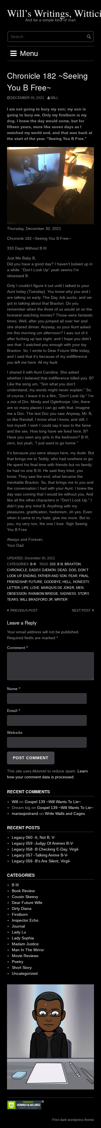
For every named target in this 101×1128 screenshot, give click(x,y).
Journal (18, 926)
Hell (67, 582)
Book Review (23, 891)
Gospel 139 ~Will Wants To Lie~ (53, 801)
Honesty (81, 582)
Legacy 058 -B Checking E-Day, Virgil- (45, 849)
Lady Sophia (23, 938)
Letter (13, 588)
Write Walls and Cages (65, 813)
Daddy (34, 570)
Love (34, 588)
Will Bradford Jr (36, 600)
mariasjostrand (25, 813)
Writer (61, 600)
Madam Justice (25, 944)
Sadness (68, 594)
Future (35, 582)
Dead (62, 570)
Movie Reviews (25, 955)
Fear (72, 576)
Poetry (17, 961)
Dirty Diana (21, 908)
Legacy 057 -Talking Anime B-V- (40, 855)
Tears (12, 600)
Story (83, 594)
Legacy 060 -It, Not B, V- (33, 837)
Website (14, 732)
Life (25, 588)
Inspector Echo (25, 920)
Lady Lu (19, 932)
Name (13, 688)
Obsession (17, 594)
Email (13, 710)
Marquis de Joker (57, 588)
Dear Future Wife (27, 902)
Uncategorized (25, 973)
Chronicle (17, 570)
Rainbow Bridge (43, 594)
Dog (72, 570)
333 (53, 564)
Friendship (17, 582)
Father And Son (52, 576)
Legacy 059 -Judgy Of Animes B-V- (43, 843)
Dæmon (49, 570)
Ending (29, 576)
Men (80, 588)
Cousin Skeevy (25, 896)
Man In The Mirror (28, 950)
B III (33, 564)
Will (54, 98)
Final (84, 576)
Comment (17, 647)
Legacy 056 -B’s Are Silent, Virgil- (41, 861)
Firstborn (20, 914)
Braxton (73, 564)
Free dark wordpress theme (73, 1120)
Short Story (22, 967)
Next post (81, 610)
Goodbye (52, 582)
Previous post (24, 610)
